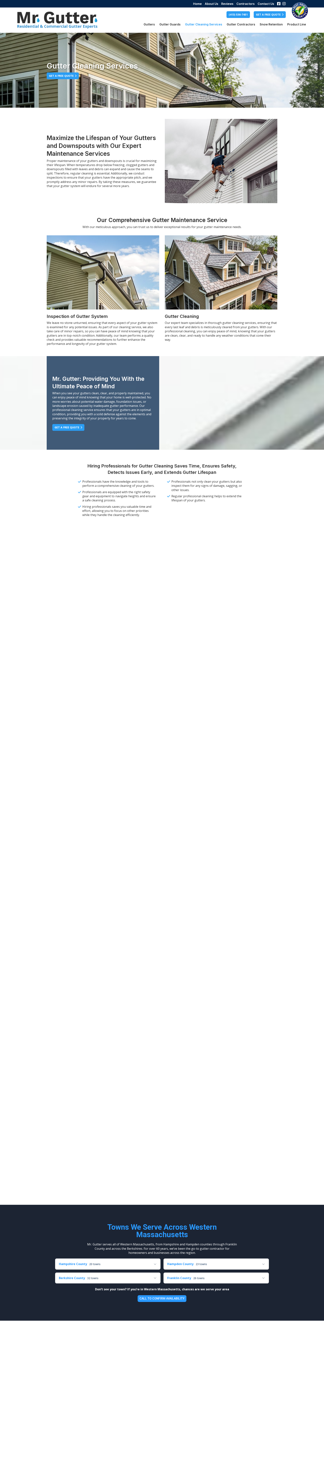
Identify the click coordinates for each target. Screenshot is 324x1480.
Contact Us (266, 4)
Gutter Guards (170, 24)
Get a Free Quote (61, 76)
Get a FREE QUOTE (268, 14)
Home (197, 4)
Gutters (149, 24)
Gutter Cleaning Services (203, 24)
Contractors (245, 4)
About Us (211, 4)
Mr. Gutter (57, 20)
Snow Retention (271, 24)
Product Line (296, 24)
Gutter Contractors (241, 24)
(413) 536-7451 (238, 14)
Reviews (227, 4)
